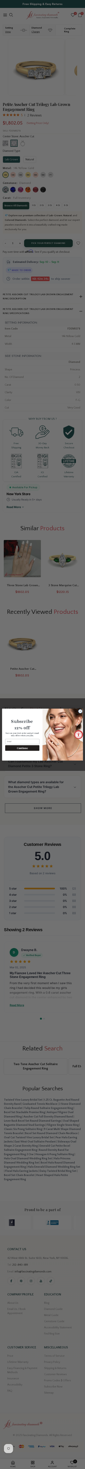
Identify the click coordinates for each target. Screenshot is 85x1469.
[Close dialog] (80, 711)
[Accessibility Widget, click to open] (78, 734)
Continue (22, 747)
